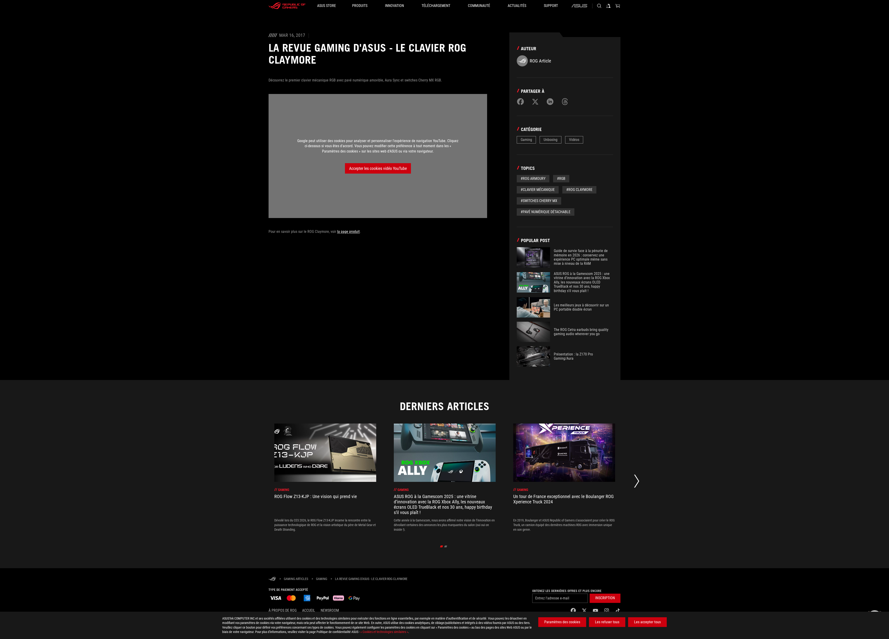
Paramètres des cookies (562, 622)
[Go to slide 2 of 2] (445, 546)
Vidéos (574, 139)
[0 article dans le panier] (617, 6)
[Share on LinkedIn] (550, 101)
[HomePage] (272, 579)
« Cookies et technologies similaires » (384, 632)
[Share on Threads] (565, 101)
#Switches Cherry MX (539, 201)
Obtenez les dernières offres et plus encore (566, 591)
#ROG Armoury (533, 178)
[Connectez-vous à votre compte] (608, 6)
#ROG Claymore (579, 189)
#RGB (561, 178)
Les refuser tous (607, 622)
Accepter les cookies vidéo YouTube (378, 168)
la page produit (348, 231)
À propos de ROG (283, 610)
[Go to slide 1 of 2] (441, 546)
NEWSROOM (330, 610)
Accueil (308, 610)
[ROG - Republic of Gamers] (287, 5)
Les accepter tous (647, 622)
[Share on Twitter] (535, 101)
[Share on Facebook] (520, 101)
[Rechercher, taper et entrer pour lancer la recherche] (599, 6)
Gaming (526, 139)
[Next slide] (636, 482)
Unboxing (550, 139)
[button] (605, 598)
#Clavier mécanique (538, 189)
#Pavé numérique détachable (545, 212)
